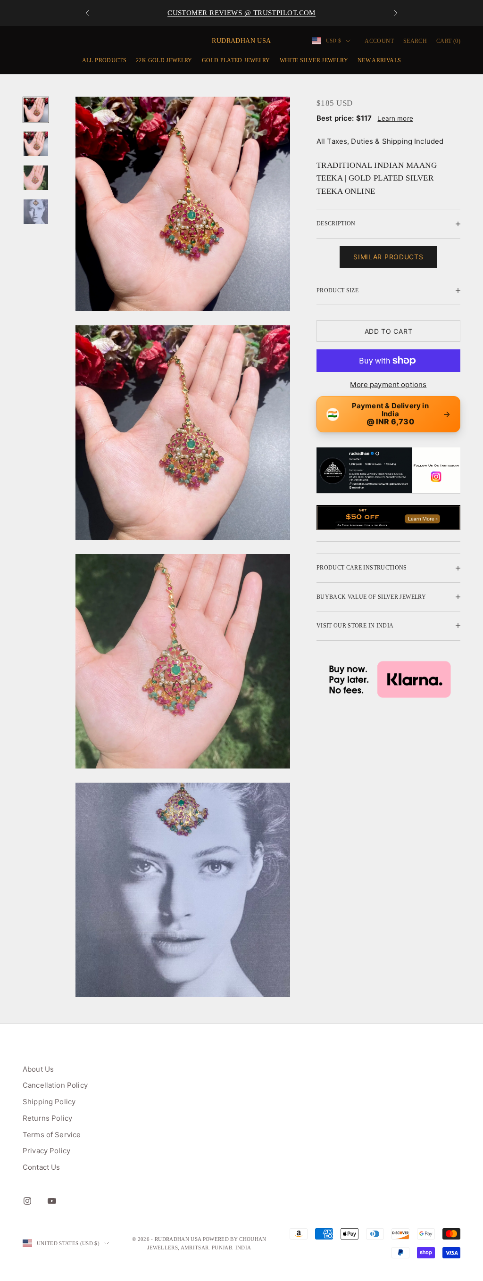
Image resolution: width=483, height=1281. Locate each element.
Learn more (395, 118)
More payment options (388, 384)
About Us (38, 1069)
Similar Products (388, 257)
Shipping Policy (49, 1101)
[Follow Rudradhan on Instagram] (388, 470)
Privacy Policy (46, 1150)
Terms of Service (52, 1134)
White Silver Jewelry (314, 60)
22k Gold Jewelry (164, 60)
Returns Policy (47, 1118)
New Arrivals (379, 60)
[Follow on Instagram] (27, 1201)
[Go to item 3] (36, 178)
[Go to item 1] (36, 110)
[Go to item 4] (36, 211)
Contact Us (41, 1167)
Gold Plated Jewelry (236, 60)
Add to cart (389, 331)
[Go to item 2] (36, 144)
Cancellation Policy (55, 1085)
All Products (104, 60)
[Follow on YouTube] (52, 1201)
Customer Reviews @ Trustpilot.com (241, 13)
